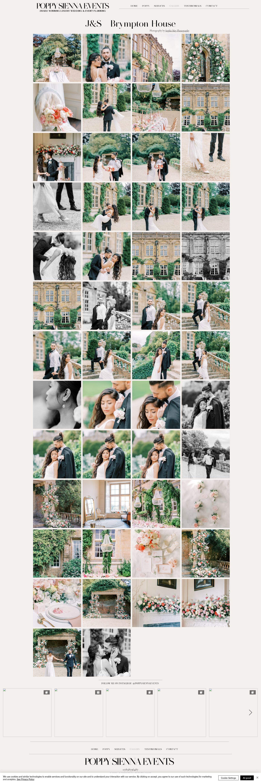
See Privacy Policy (25, 779)
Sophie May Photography (177, 30)
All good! (247, 777)
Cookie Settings (228, 777)
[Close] (257, 778)
